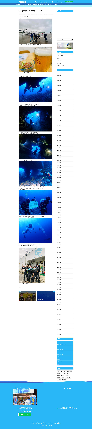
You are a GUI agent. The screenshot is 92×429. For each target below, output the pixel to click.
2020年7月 (59, 254)
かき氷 (63, 375)
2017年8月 (59, 324)
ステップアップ (46, 2)
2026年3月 (59, 85)
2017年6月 (59, 329)
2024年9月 (59, 130)
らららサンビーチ (68, 377)
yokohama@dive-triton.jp (25, 409)
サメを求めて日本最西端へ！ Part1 (33, 5)
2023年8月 (59, 162)
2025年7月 (59, 105)
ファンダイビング (52, 2)
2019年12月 (59, 272)
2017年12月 (59, 314)
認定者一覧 (60, 361)
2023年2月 (59, 177)
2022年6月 (59, 197)
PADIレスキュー (60, 373)
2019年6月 (59, 287)
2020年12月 (59, 242)
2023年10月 (59, 157)
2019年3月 (59, 294)
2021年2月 (59, 237)
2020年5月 (59, 259)
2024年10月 (59, 127)
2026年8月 (59, 73)
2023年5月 (59, 170)
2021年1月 (59, 239)
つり (63, 377)
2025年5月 (59, 110)
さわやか (59, 377)
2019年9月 (59, 279)
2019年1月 (59, 299)
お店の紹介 (60, 2)
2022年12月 (59, 182)
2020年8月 (59, 252)
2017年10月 (59, 319)
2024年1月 (59, 150)
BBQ (58, 371)
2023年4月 (59, 172)
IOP (64, 371)
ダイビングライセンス (61, 346)
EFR (61, 371)
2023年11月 (59, 155)
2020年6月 (59, 257)
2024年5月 (59, 140)
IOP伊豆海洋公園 (69, 371)
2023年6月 (59, 167)
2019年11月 (59, 274)
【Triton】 (46, 425)
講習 (59, 364)
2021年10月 (59, 217)
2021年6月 (59, 227)
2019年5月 (59, 289)
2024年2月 (59, 147)
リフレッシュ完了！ (60, 55)
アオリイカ (64, 379)
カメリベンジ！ (59, 60)
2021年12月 (59, 212)
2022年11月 (59, 185)
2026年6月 (59, 78)
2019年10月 (59, 277)
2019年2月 (59, 297)
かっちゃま (67, 375)
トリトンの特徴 (60, 351)
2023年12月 (59, 152)
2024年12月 (59, 122)
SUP (64, 373)
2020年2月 (59, 267)
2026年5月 (59, 80)
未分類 (59, 356)
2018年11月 (59, 304)
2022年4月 (59, 202)
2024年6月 (59, 137)
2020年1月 (59, 269)
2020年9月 (59, 249)
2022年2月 (59, 207)
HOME (35, 2)
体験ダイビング (60, 354)
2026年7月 (59, 75)
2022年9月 (59, 190)
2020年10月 (59, 247)
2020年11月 (59, 244)
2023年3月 (59, 175)
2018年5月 (59, 309)
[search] (72, 40)
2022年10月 (59, 187)
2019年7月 (59, 284)
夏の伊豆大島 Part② (60, 65)
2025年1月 (59, 120)
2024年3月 (59, 145)
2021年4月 (59, 232)
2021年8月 (59, 222)
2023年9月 (59, 160)
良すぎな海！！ (59, 63)
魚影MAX (58, 58)
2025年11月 (59, 95)
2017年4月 (59, 334)
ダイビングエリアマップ (62, 344)
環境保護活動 (60, 359)
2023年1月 (59, 180)
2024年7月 (59, 135)
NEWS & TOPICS (25, 5)
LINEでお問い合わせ (25, 414)
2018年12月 (59, 302)
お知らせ (68, 373)
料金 (57, 2)
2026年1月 (59, 90)
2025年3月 (59, 115)
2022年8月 (59, 192)
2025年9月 (59, 100)
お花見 (59, 375)
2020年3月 (59, 264)
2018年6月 (59, 307)
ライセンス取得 (40, 2)
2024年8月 (59, 132)
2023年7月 (59, 165)
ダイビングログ (26, 13)
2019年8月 (59, 282)
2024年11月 (59, 125)
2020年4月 (59, 262)
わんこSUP (59, 379)
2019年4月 (59, 292)
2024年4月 (59, 142)
